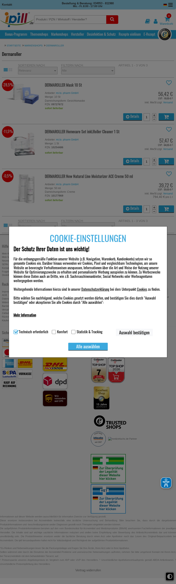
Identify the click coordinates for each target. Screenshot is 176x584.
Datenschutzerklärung (95, 289)
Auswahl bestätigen (134, 332)
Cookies (142, 289)
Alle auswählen (88, 346)
